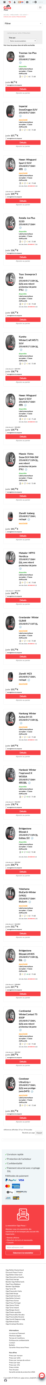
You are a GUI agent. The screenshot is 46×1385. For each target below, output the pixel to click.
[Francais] (19, 2)
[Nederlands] (22, 2)
